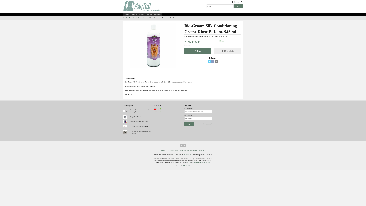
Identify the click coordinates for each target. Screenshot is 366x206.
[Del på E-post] (216, 61)
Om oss (141, 14)
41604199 (187, 155)
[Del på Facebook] (212, 61)
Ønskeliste (229, 51)
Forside (127, 14)
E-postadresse (188, 108)
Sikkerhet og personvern (188, 150)
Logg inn (149, 14)
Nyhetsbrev (202, 150)
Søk (238, 6)
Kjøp (199, 51)
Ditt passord (188, 115)
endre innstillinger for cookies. (202, 162)
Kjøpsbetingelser (172, 150)
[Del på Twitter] (209, 61)
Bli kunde (134, 14)
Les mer (188, 162)
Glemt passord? (207, 124)
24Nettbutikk (186, 166)
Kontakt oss (157, 14)
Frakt (163, 150)
